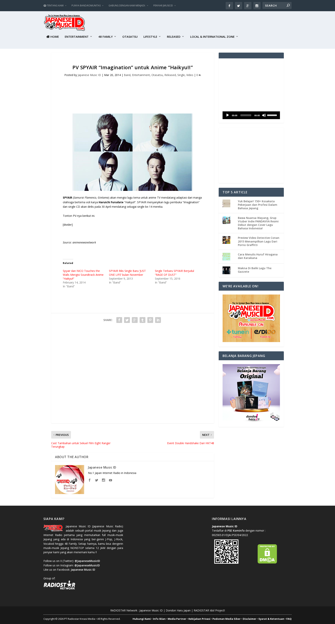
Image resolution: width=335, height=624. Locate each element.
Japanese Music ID (89, 75)
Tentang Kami (55, 5)
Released (173, 36)
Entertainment (77, 36)
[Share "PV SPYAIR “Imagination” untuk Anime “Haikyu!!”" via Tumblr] (142, 320)
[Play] (228, 115)
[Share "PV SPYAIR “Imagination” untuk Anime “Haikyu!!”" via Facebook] (119, 320)
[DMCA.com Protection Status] (267, 562)
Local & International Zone (212, 36)
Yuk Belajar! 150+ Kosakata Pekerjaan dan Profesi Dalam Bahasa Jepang (257, 204)
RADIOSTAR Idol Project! (209, 610)
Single (181, 75)
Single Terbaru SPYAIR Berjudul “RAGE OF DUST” (174, 273)
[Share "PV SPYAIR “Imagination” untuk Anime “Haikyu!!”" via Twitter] (127, 320)
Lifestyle (150, 36)
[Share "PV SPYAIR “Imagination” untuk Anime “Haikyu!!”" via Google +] (135, 320)
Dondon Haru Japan (178, 610)
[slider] (272, 114)
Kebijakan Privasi (199, 619)
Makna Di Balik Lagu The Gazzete (254, 269)
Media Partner (177, 619)
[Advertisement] (221, 23)
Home (54, 36)
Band (127, 75)
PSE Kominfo (236, 530)
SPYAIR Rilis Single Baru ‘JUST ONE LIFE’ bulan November (127, 273)
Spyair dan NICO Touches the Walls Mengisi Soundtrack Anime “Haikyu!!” (83, 274)
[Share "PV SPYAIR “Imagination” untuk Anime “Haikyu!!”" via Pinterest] (150, 320)
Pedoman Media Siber (226, 619)
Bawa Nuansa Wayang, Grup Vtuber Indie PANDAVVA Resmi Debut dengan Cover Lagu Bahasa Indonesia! (258, 223)
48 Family (105, 36)
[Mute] (264, 115)
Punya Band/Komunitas (86, 5)
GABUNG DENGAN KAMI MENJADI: (127, 5)
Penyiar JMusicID (163, 5)
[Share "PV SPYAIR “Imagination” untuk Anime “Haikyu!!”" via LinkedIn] (158, 320)
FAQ (289, 619)
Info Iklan (159, 619)
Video (189, 75)
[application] (251, 115)
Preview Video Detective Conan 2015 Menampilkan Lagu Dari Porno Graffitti (258, 241)
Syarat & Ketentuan (271, 619)
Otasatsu (130, 36)
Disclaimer (249, 619)
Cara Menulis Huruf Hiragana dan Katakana (258, 256)
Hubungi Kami (142, 619)
